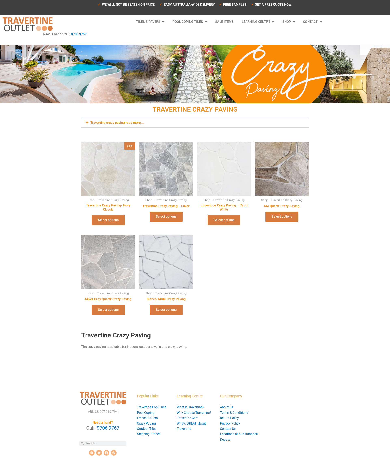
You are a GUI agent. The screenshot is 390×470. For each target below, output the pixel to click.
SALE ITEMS (224, 22)
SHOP (286, 22)
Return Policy (229, 418)
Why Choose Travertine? (194, 413)
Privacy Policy (230, 423)
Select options (108, 220)
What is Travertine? (190, 407)
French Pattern (147, 418)
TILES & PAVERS (148, 22)
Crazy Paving (146, 423)
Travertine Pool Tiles (151, 407)
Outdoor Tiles (146, 429)
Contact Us (228, 429)
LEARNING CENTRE (256, 22)
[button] (195, 122)
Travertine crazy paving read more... (117, 123)
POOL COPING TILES (187, 22)
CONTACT (310, 22)
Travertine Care (187, 418)
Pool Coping (145, 413)
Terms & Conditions (234, 413)
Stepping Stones (148, 434)
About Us (226, 407)
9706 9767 (79, 34)
